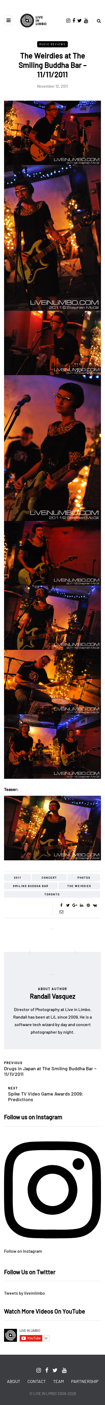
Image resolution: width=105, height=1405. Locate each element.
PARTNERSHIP (84, 1381)
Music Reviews (52, 44)
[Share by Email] (61, 911)
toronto (52, 894)
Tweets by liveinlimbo (24, 1292)
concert (49, 877)
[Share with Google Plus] (74, 905)
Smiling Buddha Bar (30, 886)
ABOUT (13, 1381)
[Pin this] (88, 905)
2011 (17, 877)
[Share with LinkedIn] (81, 905)
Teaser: (11, 789)
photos (84, 877)
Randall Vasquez (52, 996)
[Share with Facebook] (61, 905)
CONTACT (36, 1381)
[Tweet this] (68, 905)
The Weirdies (79, 886)
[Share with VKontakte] (95, 905)
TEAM (58, 1381)
